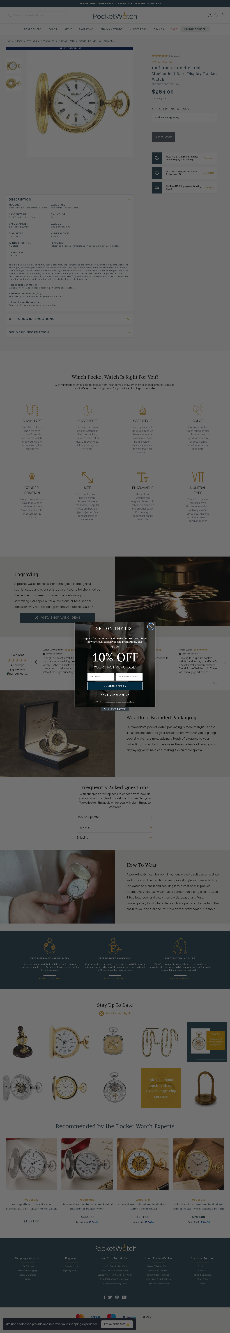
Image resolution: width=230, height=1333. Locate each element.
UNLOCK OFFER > (115, 686)
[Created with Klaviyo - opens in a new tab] (115, 709)
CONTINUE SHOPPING (115, 695)
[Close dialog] (151, 626)
